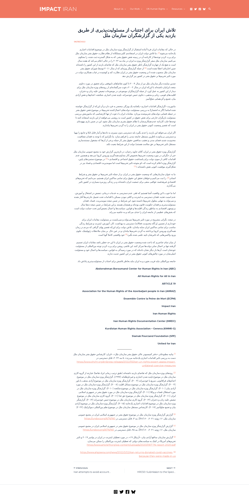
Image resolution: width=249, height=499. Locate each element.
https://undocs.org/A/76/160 (99, 418)
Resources (177, 9)
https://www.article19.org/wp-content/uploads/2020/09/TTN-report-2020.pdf (131, 445)
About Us (118, 9)
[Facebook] (200, 9)
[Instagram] (191, 9)
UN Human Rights (155, 9)
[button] (124, 9)
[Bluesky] (204, 9)
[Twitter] (195, 9)
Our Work (135, 9)
